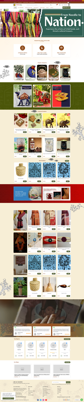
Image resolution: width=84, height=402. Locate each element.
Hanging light (49, 293)
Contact (51, 7)
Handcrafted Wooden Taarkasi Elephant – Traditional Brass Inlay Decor (64, 130)
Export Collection (28, 7)
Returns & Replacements (46, 393)
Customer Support (32, 2)
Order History (59, 389)
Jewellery (29, 393)
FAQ (58, 393)
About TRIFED (59, 388)
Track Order (59, 392)
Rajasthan (19, 349)
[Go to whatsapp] (81, 400)
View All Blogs (67, 362)
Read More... (16, 376)
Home (15, 7)
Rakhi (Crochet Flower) (34, 248)
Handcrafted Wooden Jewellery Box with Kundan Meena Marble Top (20, 130)
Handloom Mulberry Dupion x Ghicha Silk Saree (64, 227)
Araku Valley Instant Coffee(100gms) (63, 153)
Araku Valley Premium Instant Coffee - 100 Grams (21, 154)
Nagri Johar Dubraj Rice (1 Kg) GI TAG (49, 153)
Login (29, 389)
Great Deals (42, 7)
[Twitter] (41, 400)
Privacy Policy (45, 388)
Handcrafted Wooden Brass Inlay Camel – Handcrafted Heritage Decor (49, 130)
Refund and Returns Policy (46, 389)
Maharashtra (42, 349)
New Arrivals (36, 7)
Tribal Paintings (30, 392)
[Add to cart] (25, 132)
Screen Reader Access (54, 2)
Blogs (47, 7)
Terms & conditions (45, 392)
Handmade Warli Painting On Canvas (35, 178)
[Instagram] (43, 400)
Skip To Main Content (47, 2)
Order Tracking (25, 2)
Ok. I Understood (8, 398)
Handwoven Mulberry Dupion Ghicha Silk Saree (49, 227)
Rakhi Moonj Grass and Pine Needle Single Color (64, 249)
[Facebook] (38, 400)
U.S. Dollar (19, 2)
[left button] (1, 23)
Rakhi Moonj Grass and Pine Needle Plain (49, 249)
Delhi (65, 349)
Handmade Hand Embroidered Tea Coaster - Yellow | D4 (35, 130)
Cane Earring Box (20, 178)
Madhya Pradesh (30, 349)
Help (43, 396)
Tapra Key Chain (63, 293)
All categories (20, 7)
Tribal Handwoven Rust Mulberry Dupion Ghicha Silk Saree (35, 227)
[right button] (83, 23)
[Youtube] (46, 400)
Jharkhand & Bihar (53, 349)
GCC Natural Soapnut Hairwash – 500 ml (35, 154)
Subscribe (68, 382)
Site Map (60, 2)
